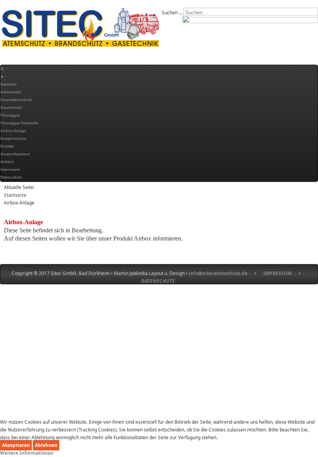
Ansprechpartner (15, 154)
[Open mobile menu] (1, 69)
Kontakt (7, 146)
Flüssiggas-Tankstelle (19, 123)
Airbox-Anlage (13, 131)
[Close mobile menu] (1, 77)
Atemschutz (10, 92)
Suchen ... (172, 12)
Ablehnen (46, 445)
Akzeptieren (16, 445)
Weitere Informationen (27, 453)
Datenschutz (11, 177)
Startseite (8, 84)
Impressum (10, 170)
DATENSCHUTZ (158, 281)
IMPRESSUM (281, 273)
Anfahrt (7, 162)
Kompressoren (13, 139)
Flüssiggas (10, 115)
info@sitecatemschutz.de (218, 273)
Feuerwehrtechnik (16, 100)
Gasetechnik (11, 108)
